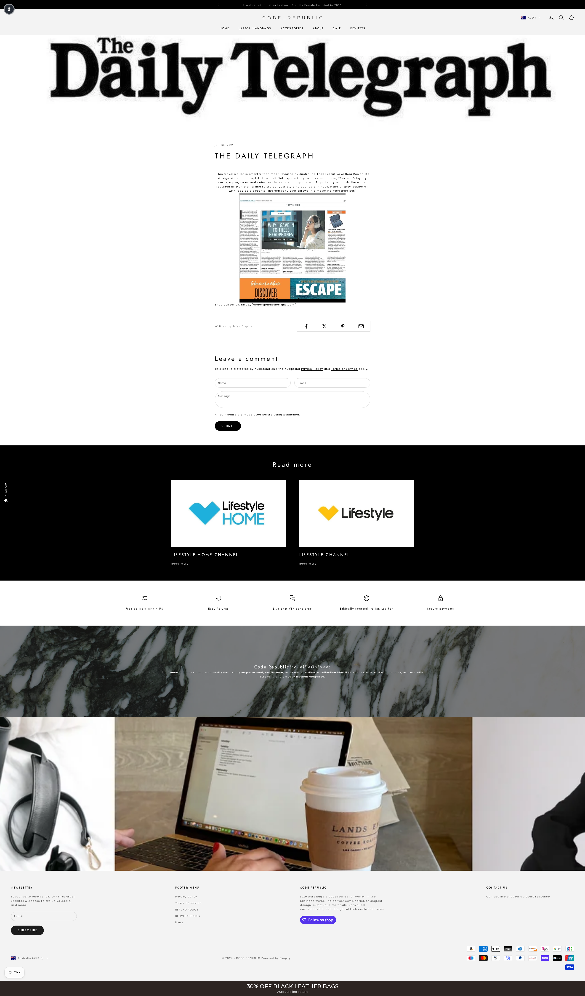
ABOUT (318, 29)
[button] (9, 9)
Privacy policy (186, 896)
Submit (227, 426)
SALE (337, 29)
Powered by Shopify (276, 958)
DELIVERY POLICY (188, 916)
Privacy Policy (312, 369)
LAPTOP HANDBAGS (255, 29)
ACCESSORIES (292, 29)
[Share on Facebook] (306, 326)
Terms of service (188, 903)
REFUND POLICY (187, 909)
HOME (225, 29)
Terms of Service (344, 369)
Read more (180, 563)
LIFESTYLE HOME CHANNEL (205, 555)
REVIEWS (357, 29)
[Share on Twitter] (324, 326)
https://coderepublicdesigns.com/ (269, 304)
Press (179, 922)
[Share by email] (361, 326)
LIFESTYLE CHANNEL (324, 555)
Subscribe (27, 930)
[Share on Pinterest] (343, 326)
